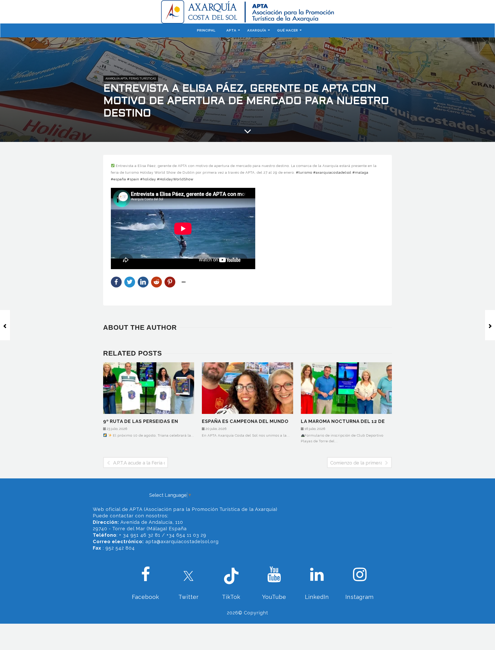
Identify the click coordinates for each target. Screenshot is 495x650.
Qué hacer (287, 30)
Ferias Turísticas (142, 78)
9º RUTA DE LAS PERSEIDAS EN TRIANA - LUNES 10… (140, 421)
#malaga (360, 172)
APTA (231, 30)
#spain (133, 179)
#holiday (148, 179)
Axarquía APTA (116, 78)
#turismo (304, 172)
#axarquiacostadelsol (332, 172)
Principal (206, 30)
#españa (118, 179)
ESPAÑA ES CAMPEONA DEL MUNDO (245, 421)
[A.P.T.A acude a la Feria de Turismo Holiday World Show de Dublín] (5, 325)
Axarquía (256, 30)
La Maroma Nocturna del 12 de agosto (343, 421)
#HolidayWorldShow (175, 179)
